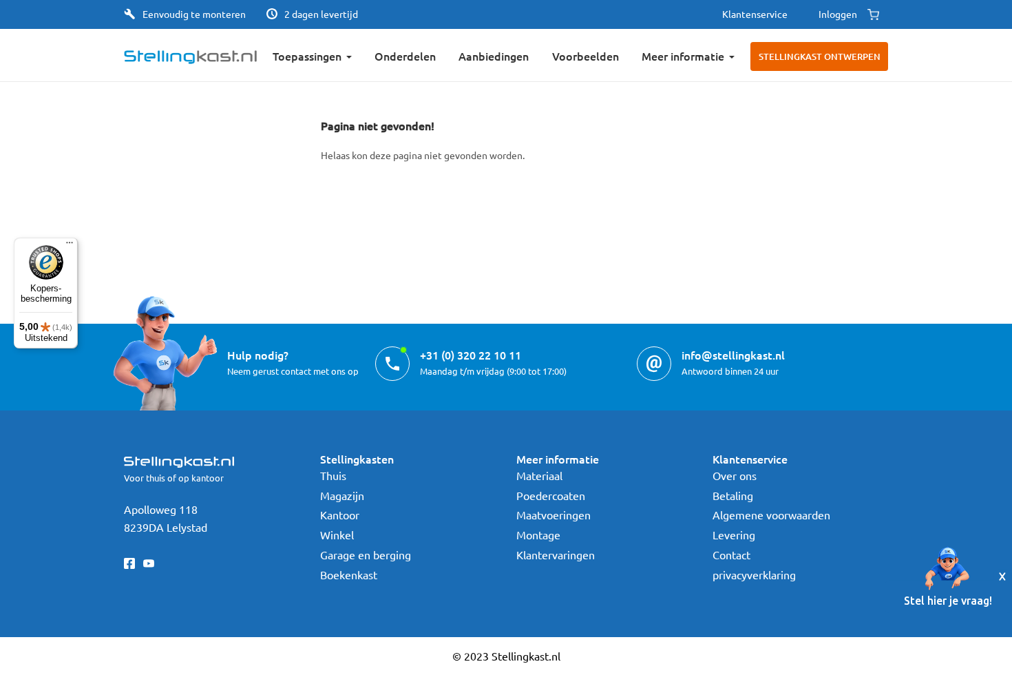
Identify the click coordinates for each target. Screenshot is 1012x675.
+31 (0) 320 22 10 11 (470, 354)
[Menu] (69, 246)
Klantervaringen (555, 554)
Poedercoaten (550, 495)
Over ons (735, 475)
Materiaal (539, 475)
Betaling (733, 495)
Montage (538, 534)
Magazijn (342, 495)
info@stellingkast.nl (733, 354)
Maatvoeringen (553, 514)
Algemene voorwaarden (771, 514)
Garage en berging (365, 554)
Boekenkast (348, 574)
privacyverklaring (754, 574)
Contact (731, 554)
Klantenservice (755, 14)
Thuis (333, 475)
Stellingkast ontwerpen (820, 56)
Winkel (337, 534)
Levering (734, 534)
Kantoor (339, 514)
